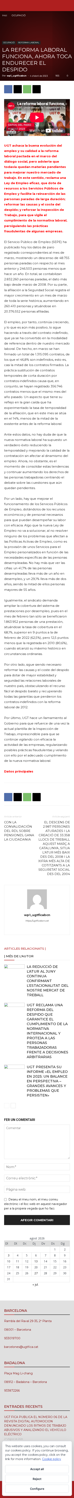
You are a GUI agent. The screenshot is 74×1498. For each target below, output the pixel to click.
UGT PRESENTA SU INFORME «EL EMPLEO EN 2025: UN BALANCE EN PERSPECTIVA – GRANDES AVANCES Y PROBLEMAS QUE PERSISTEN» (47, 1081)
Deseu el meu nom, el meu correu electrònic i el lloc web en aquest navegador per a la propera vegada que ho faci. (35, 1204)
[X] (18, 89)
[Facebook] (8, 89)
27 (36, 1273)
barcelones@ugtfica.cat (21, 1347)
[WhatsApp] (27, 89)
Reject (37, 1479)
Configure (37, 1488)
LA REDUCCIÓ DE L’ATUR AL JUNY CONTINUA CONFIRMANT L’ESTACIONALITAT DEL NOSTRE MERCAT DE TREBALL (47, 981)
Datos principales (18, 771)
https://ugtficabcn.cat (37, 920)
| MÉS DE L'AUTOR (19, 956)
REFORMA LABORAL (28, 42)
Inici (4, 15)
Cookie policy (51, 1459)
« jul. (35, 1284)
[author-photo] (37, 909)
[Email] (36, 89)
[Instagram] (28, 928)
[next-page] (13, 1105)
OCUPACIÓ (19, 15)
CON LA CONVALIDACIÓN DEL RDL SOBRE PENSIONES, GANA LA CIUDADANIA (19, 830)
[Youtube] (54, 928)
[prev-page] (6, 1105)
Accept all (37, 1469)
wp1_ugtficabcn (17, 75)
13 (36, 1261)
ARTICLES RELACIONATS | (25, 948)
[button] (7, 5)
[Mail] (37, 928)
